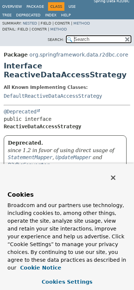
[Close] (113, 178)
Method (81, 23)
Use (72, 6)
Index (51, 15)
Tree (7, 15)
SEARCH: (56, 40)
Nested (30, 23)
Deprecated (28, 15)
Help (66, 15)
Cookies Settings (67, 282)
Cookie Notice (39, 268)
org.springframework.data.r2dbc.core (78, 55)
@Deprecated (20, 112)
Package (35, 6)
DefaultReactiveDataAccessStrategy (53, 96)
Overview (12, 6)
